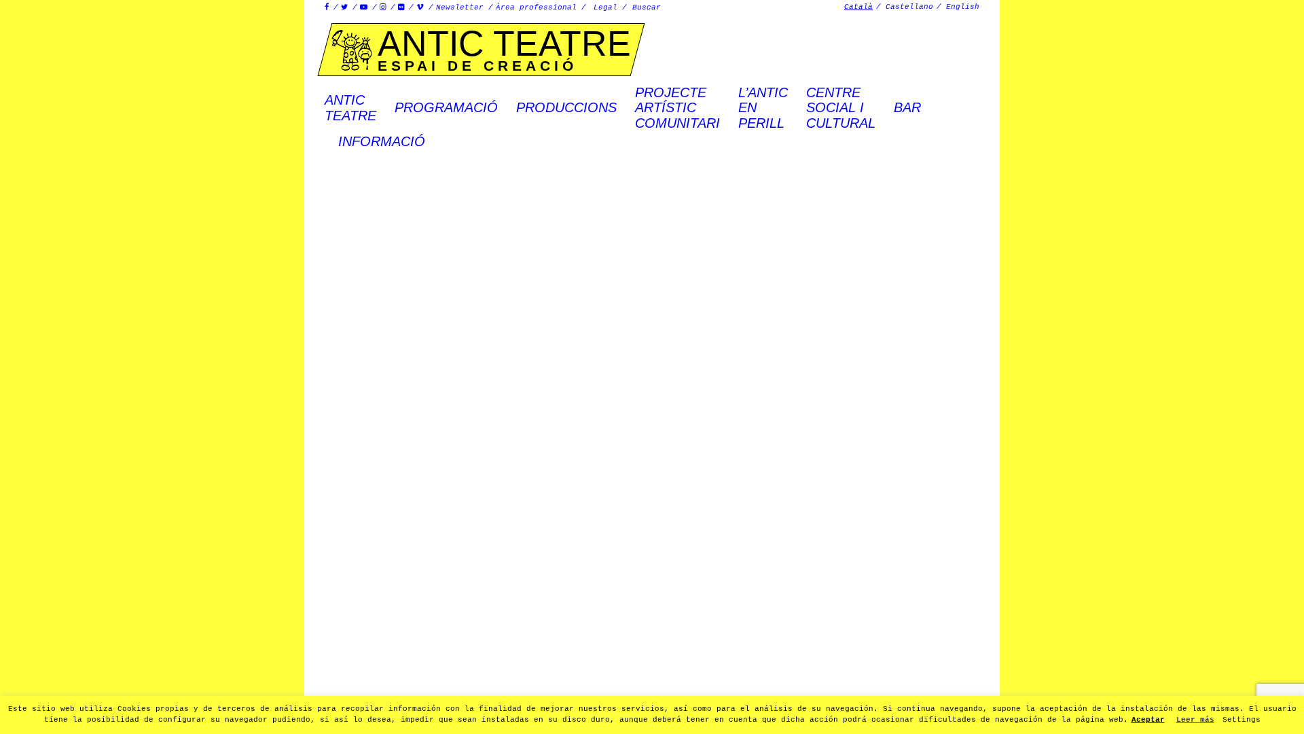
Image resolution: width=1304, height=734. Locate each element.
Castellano (909, 7)
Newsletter (460, 7)
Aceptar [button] (1148, 720)
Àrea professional (536, 7)
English (962, 7)
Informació (381, 141)
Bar (907, 107)
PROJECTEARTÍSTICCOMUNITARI (677, 107)
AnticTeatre (350, 107)
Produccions (566, 107)
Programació (446, 107)
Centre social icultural (840, 107)
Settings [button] (1241, 720)
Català (858, 7)
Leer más (1195, 720)
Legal (605, 7)
